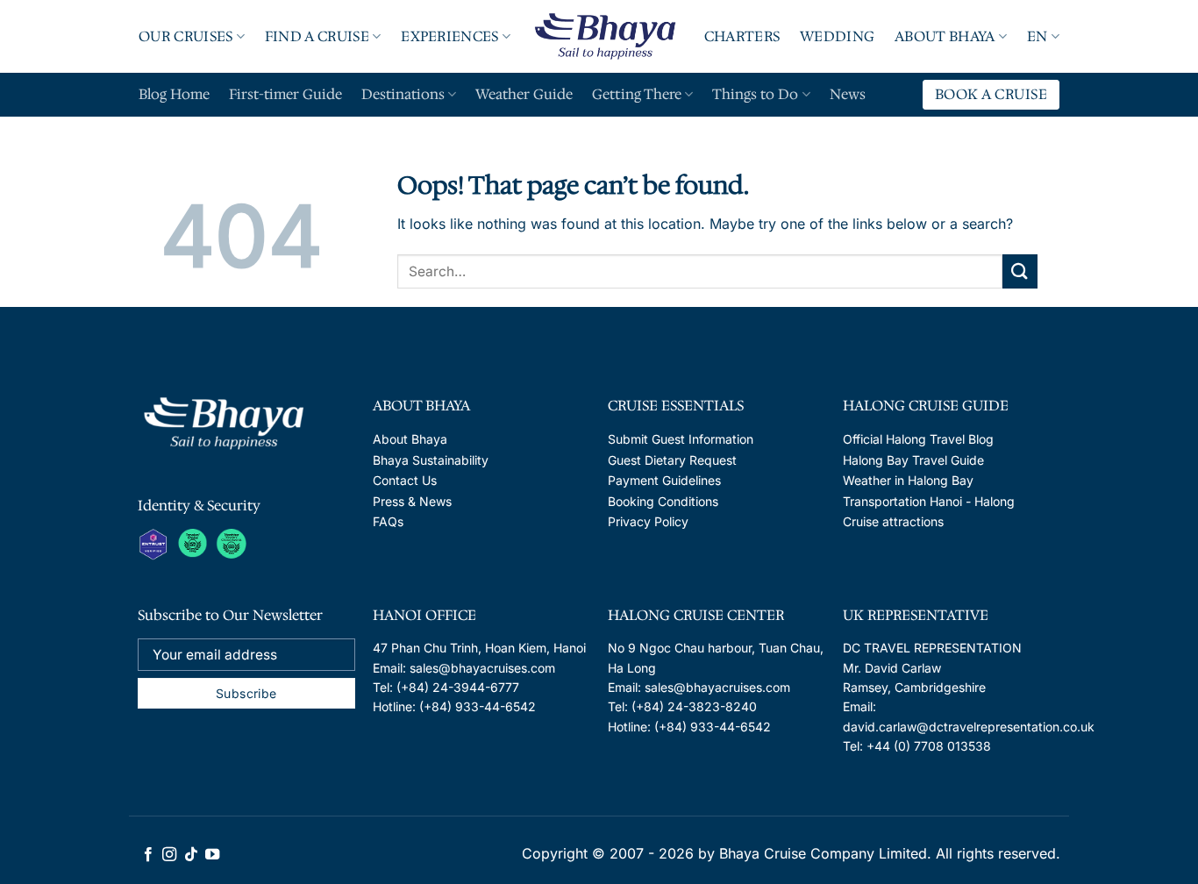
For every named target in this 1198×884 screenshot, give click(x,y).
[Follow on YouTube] (212, 855)
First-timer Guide (285, 94)
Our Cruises (186, 36)
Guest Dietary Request (672, 460)
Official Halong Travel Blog (918, 438)
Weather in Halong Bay (908, 480)
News (848, 94)
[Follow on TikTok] (191, 855)
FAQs (388, 521)
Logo (607, 36)
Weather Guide (524, 94)
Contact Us (405, 480)
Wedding (837, 36)
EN (1037, 36)
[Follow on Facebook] (148, 855)
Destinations (403, 94)
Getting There (636, 94)
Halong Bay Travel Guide (913, 460)
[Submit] (1020, 271)
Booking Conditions (663, 501)
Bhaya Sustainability (430, 460)
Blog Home (174, 94)
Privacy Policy (648, 521)
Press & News (412, 501)
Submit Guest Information (680, 438)
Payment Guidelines (664, 480)
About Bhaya (945, 36)
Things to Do (755, 94)
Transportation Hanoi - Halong (929, 501)
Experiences (450, 36)
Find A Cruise (317, 36)
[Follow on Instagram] (169, 855)
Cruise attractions (893, 521)
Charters (742, 36)
